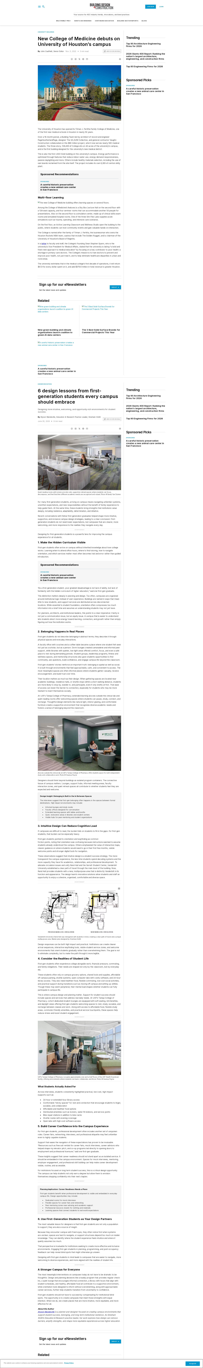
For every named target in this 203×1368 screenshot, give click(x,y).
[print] (120, 59)
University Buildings (46, 32)
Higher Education (45, 384)
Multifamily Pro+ (63, 21)
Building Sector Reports (127, 21)
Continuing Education (104, 21)
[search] (43, 6)
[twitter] (79, 59)
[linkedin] (76, 59)
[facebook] (72, 59)
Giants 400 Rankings (83, 21)
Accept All (192, 1363)
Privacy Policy (69, 1363)
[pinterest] (83, 59)
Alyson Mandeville (46, 1299)
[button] (39, 6)
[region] (101, 1363)
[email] (87, 59)
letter (44, 243)
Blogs (144, 21)
